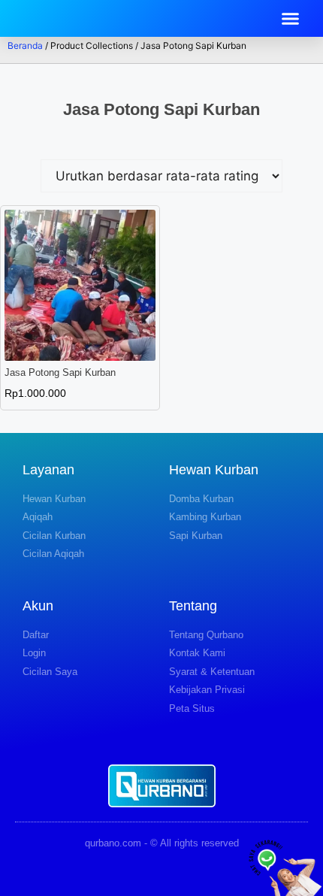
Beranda (25, 45)
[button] (290, 19)
